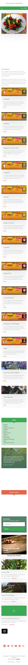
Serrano (6, 197)
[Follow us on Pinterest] (19, 646)
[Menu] (26, 8)
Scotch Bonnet (8, 298)
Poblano (6, 123)
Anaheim (6, 99)
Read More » (14, 578)
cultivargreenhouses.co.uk (9, 462)
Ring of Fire (7, 273)
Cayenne (6, 247)
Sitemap (18, 662)
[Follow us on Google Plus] (23, 646)
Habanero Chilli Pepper (11, 324)
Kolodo (18, 659)
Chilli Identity (8, 397)
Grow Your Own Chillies (11, 373)
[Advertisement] (14, 51)
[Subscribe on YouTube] (16, 646)
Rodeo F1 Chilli (8, 223)
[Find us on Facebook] (5, 646)
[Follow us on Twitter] (8, 646)
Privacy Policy (11, 662)
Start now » (6, 552)
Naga (5, 348)
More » (5, 107)
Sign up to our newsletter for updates (11, 520)
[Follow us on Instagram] (12, 646)
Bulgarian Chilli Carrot (11, 148)
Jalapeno (6, 172)
